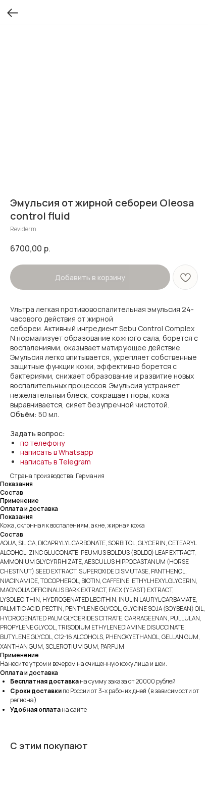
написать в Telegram (55, 461)
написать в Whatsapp (56, 452)
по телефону (42, 443)
